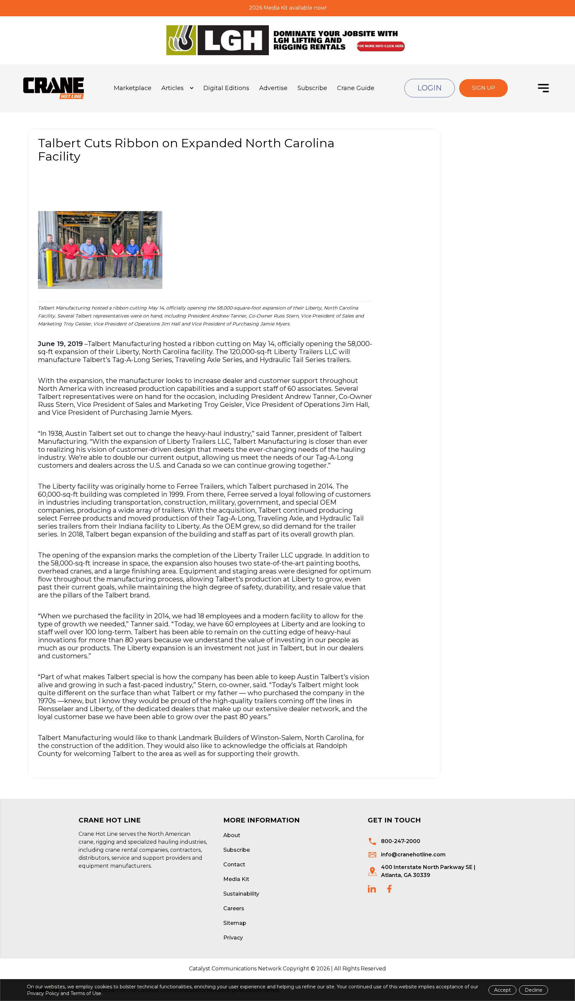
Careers (233, 908)
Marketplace (132, 88)
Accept (502, 990)
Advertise (273, 88)
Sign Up (483, 88)
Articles (172, 88)
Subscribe (312, 88)
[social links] (372, 889)
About (231, 835)
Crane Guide (355, 88)
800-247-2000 (400, 841)
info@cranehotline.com (413, 854)
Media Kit (236, 879)
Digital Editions (226, 88)
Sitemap (234, 923)
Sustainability (241, 894)
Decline (533, 990)
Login (429, 87)
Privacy (233, 938)
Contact (234, 864)
